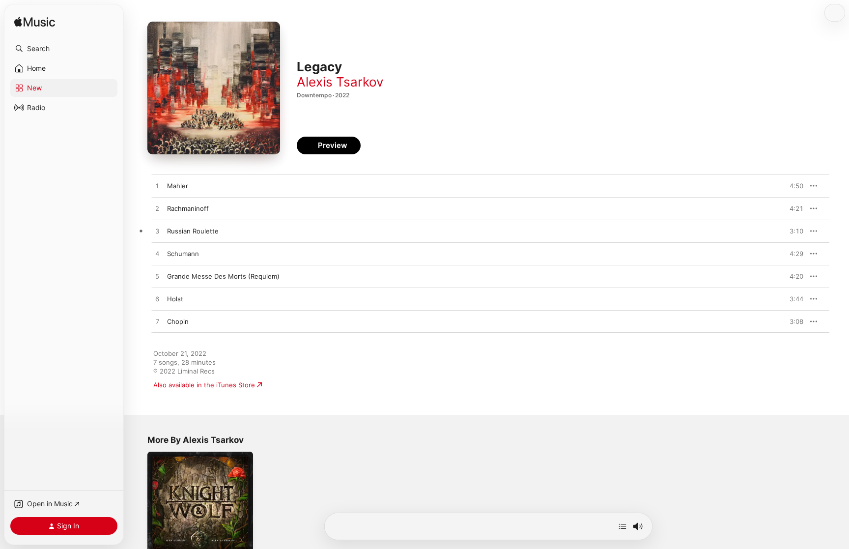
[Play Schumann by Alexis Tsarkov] (157, 254)
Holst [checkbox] (175, 299)
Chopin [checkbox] (178, 321)
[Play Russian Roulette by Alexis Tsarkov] (157, 231)
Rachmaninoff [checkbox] (188, 208)
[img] (34, 22)
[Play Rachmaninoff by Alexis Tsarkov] (157, 208)
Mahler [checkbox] (177, 186)
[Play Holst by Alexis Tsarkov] (157, 299)
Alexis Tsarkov (340, 81)
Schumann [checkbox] (183, 254)
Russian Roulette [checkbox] (193, 231)
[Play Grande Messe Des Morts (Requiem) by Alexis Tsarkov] (157, 276)
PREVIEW (792, 186)
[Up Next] (622, 526)
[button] (64, 48)
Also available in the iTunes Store (204, 385)
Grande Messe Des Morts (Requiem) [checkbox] (223, 276)
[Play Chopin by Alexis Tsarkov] (157, 322)
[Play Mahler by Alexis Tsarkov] (157, 186)
